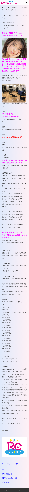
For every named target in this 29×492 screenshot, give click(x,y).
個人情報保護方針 (7, 474)
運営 (3, 469)
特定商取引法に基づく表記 (9, 478)
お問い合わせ (5, 482)
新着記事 (5, 430)
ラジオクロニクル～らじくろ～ (11, 464)
